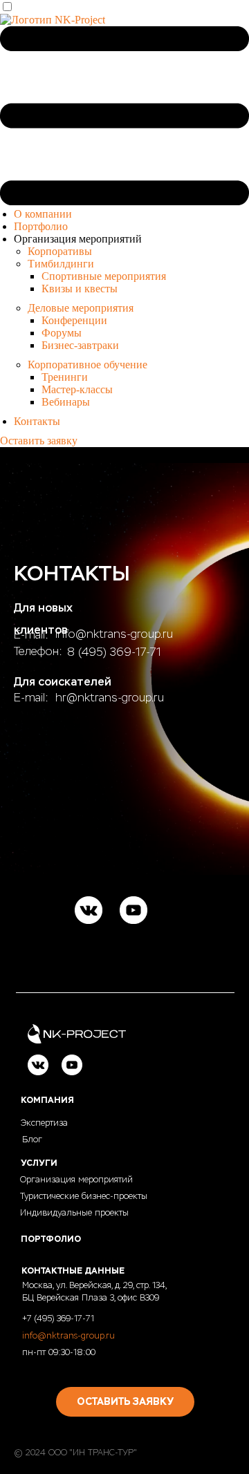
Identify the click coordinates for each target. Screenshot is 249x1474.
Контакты (37, 421)
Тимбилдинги (61, 264)
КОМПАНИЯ (47, 1100)
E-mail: (31, 697)
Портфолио (41, 226)
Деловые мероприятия (80, 308)
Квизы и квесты (80, 288)
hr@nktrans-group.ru (109, 697)
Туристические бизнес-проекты (83, 1196)
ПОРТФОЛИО (51, 1239)
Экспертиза (44, 1123)
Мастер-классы (77, 389)
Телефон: (38, 651)
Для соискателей (62, 681)
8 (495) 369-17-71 (114, 652)
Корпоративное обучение (87, 364)
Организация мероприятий (76, 1179)
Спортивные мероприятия (104, 276)
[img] (88, 910)
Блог (32, 1139)
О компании (43, 214)
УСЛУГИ (39, 1163)
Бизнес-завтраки (80, 345)
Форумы (62, 333)
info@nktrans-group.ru (114, 634)
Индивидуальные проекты (74, 1213)
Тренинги (65, 377)
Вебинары (66, 402)
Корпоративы (60, 251)
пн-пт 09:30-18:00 (58, 1352)
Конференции (74, 320)
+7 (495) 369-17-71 (58, 1318)
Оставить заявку (38, 440)
